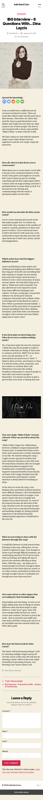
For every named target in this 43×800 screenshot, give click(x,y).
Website (5, 751)
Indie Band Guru (21, 4)
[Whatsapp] (18, 101)
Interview (21, 14)
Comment (6, 711)
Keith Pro (15, 33)
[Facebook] (4, 101)
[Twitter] (9, 101)
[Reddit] (13, 101)
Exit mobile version (21, 792)
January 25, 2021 (29, 33)
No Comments (23, 37)
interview (17, 670)
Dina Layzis (9, 670)
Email (4, 741)
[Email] (22, 101)
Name (5, 731)
